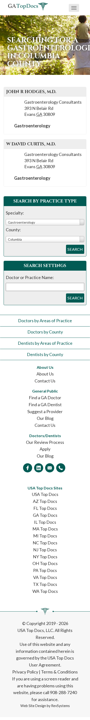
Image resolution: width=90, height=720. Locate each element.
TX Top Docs (45, 584)
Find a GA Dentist (45, 404)
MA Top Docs (45, 528)
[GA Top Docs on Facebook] (27, 467)
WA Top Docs (45, 591)
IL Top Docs (45, 522)
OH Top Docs (45, 563)
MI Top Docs (45, 535)
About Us (45, 373)
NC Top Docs (45, 542)
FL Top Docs (45, 508)
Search (75, 249)
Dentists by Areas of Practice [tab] (45, 343)
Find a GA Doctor (45, 397)
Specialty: (15, 212)
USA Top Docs (45, 494)
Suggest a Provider (45, 411)
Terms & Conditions (59, 671)
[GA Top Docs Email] (49, 467)
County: (13, 229)
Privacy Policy (25, 671)
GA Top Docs (45, 515)
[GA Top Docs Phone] (60, 467)
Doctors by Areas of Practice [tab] (45, 320)
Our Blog (45, 418)
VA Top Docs (45, 577)
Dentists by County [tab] (45, 354)
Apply (45, 449)
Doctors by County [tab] (45, 331)
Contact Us (45, 380)
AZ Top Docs (45, 501)
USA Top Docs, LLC (35, 630)
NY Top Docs (45, 556)
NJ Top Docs (45, 549)
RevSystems (60, 706)
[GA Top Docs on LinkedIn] (38, 467)
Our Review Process (45, 442)
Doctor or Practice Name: (30, 277)
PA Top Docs (45, 570)
